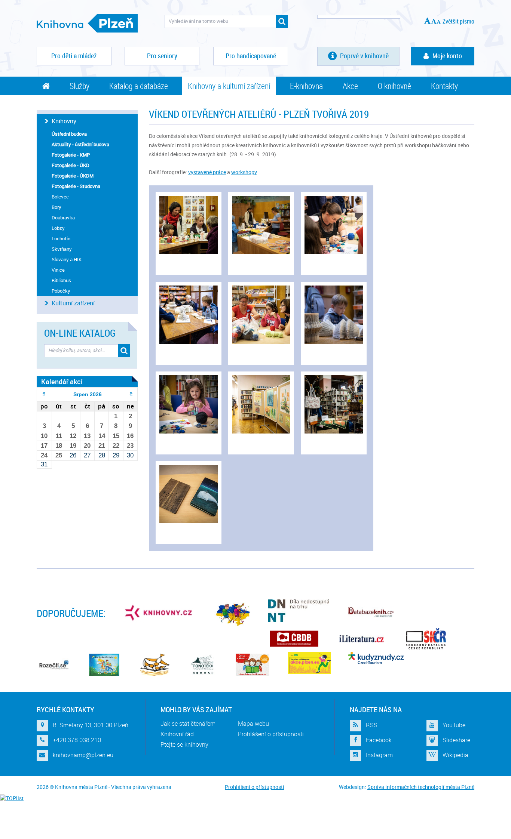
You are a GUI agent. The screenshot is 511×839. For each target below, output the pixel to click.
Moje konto (447, 55)
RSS (371, 725)
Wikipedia (455, 755)
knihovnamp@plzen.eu (83, 755)
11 (59, 435)
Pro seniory (162, 55)
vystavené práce (207, 172)
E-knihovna (306, 85)
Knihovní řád (177, 734)
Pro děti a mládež (74, 55)
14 (101, 435)
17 (44, 445)
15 (116, 435)
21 (101, 445)
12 (73, 435)
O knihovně (394, 85)
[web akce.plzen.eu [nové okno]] (309, 663)
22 (116, 445)
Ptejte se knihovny (184, 744)
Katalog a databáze (138, 85)
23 (130, 445)
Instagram (379, 755)
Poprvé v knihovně (364, 55)
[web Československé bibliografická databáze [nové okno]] (294, 639)
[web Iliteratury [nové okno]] (361, 639)
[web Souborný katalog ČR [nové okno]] (426, 639)
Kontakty (444, 85)
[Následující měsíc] (131, 393)
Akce (350, 85)
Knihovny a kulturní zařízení (229, 85)
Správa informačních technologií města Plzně (420, 786)
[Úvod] (46, 86)
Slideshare (456, 740)
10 (44, 435)
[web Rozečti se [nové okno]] (53, 665)
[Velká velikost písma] (427, 21)
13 (87, 435)
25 (58, 455)
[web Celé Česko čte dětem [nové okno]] (104, 665)
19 (73, 445)
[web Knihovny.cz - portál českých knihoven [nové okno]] (159, 612)
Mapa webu (253, 723)
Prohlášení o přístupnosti (271, 734)
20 (87, 445)
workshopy (244, 172)
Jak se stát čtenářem (187, 723)
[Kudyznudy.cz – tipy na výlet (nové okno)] (376, 658)
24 (44, 455)
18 (58, 445)
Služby (79, 85)
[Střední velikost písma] (434, 21)
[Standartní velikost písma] (439, 22)
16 (130, 435)
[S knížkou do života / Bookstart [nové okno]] (155, 665)
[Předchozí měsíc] (44, 393)
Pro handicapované (251, 55)
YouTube (454, 725)
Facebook (379, 740)
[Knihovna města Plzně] (87, 23)
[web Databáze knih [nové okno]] (370, 612)
